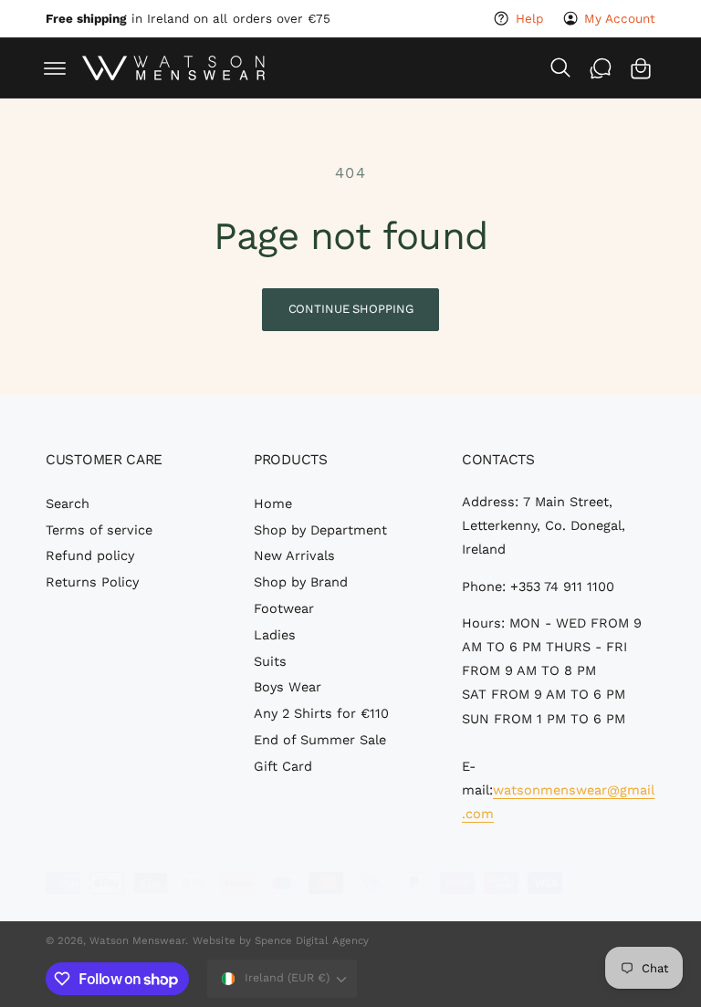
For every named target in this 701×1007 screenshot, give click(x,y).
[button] (55, 68)
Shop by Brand (301, 582)
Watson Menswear (137, 940)
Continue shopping (350, 309)
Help (529, 18)
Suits (270, 662)
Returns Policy (92, 582)
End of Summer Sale (320, 740)
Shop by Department (320, 530)
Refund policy (90, 556)
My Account (619, 18)
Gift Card (283, 766)
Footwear (284, 609)
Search (67, 504)
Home (273, 504)
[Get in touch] (601, 68)
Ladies (275, 635)
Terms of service (99, 530)
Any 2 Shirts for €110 (321, 714)
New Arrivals (294, 556)
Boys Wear (287, 687)
